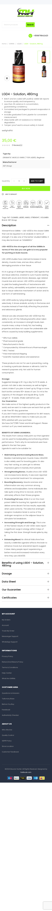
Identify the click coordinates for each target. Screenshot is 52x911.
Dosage (7, 573)
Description (9, 225)
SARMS (11, 44)
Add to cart (37, 181)
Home (4, 44)
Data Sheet (9, 581)
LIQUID (19, 44)
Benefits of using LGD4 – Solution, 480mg (23, 564)
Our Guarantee (11, 589)
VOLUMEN (44, 217)
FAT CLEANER (12, 217)
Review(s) (17, 145)
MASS (27, 217)
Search (30, 24)
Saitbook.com (25, 772)
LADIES (21, 217)
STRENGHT (35, 217)
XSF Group (12, 220)
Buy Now (26, 188)
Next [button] (44, 50)
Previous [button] (44, 82)
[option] (19, 66)
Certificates (9, 597)
